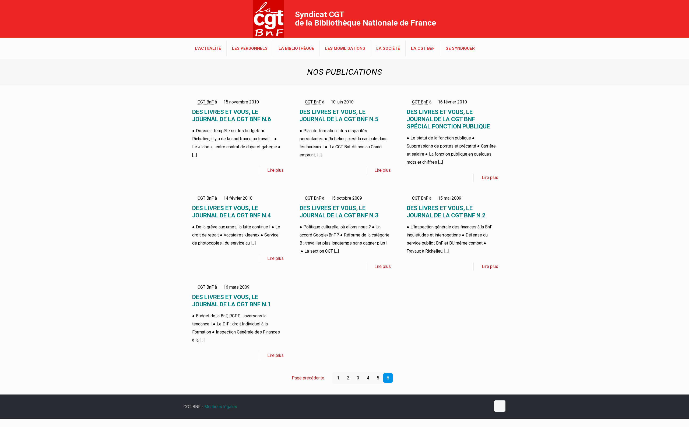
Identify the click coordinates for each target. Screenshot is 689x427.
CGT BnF (206, 102)
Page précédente (308, 378)
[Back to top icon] (499, 406)
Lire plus (275, 170)
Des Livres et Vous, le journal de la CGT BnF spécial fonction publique (448, 119)
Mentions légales (220, 406)
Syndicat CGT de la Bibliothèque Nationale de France (365, 18)
